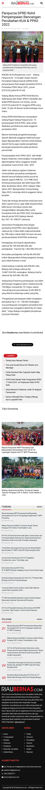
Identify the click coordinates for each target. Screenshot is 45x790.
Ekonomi (30, 737)
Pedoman (7, 743)
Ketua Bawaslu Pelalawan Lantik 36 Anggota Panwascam (23, 391)
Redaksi (6, 740)
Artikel (29, 749)
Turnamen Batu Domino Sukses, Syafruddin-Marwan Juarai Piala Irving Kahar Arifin (20, 589)
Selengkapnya (20, 722)
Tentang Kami (9, 737)
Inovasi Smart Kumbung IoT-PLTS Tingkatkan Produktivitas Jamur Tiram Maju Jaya (18, 559)
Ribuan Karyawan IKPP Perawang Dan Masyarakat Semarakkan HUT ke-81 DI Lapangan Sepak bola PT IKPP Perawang (19, 450)
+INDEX (39, 507)
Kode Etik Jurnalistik (11, 749)
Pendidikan (30, 740)
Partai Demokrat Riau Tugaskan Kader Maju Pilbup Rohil (23, 373)
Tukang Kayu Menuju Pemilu (17, 360)
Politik (29, 734)
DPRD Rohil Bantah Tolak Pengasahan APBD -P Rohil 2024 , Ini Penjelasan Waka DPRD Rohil (23, 382)
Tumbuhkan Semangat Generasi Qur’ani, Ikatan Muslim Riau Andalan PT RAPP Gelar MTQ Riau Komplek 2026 (21, 549)
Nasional (30, 752)
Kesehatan (30, 746)
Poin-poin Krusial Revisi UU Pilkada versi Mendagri (22, 366)
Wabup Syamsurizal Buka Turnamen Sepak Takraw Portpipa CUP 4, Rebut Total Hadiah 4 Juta (21, 492)
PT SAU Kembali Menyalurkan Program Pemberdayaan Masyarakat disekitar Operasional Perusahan (21, 599)
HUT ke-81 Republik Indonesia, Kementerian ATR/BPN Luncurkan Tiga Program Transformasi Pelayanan (21, 609)
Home (6, 734)
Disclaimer (7, 746)
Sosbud (29, 743)
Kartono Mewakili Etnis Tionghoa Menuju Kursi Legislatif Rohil (22, 398)
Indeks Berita (8, 752)
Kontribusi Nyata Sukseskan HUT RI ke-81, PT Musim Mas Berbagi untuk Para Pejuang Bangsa (22, 579)
